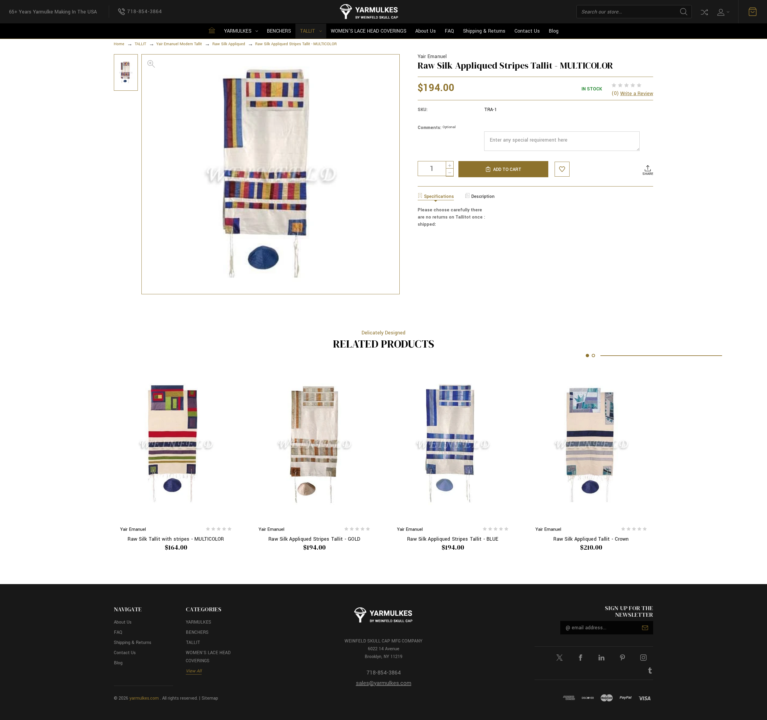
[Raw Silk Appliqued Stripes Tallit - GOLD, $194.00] (314, 444)
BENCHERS (279, 31)
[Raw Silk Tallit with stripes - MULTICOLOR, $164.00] (176, 444)
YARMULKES (237, 31)
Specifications (439, 196)
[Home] (212, 30)
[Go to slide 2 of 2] (593, 355)
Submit (645, 628)
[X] (559, 657)
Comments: (437, 128)
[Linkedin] (601, 657)
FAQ (449, 31)
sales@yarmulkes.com (383, 683)
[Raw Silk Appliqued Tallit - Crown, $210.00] (591, 444)
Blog (553, 31)
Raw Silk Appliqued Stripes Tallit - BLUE (452, 539)
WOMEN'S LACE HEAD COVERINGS (368, 31)
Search (683, 11)
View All (194, 671)
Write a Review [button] (636, 93)
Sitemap (210, 698)
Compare (704, 12)
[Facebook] (580, 657)
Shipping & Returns (484, 31)
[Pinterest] (622, 657)
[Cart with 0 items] (753, 12)
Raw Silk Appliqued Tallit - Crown (591, 539)
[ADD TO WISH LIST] (562, 169)
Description (483, 196)
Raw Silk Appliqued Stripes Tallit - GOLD (314, 539)
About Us (425, 31)
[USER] (722, 12)
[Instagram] (643, 657)
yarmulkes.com (144, 698)
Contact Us (527, 31)
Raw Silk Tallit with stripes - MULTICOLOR (176, 539)
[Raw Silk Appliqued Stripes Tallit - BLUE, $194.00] (453, 444)
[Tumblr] (650, 670)
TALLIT (307, 31)
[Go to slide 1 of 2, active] (587, 355)
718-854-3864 (383, 673)
